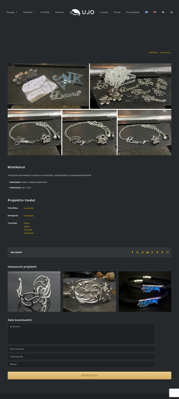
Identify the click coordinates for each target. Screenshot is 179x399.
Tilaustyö (28, 229)
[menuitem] (138, 12)
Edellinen (153, 52)
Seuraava (165, 52)
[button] (157, 12)
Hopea (27, 226)
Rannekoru (29, 215)
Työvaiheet (29, 233)
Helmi (26, 223)
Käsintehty (29, 208)
